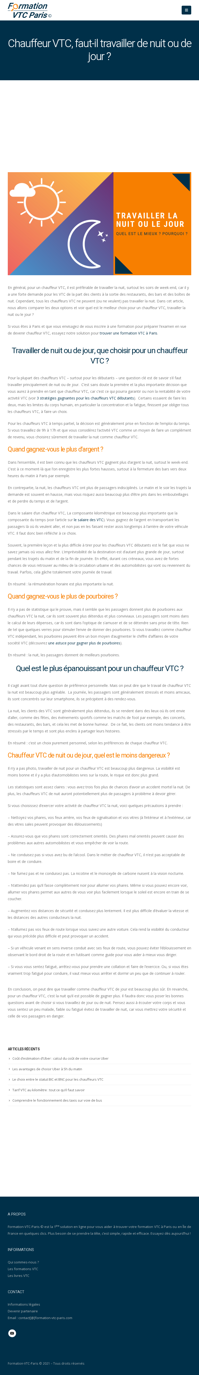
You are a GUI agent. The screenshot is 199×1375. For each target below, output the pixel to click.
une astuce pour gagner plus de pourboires (84, 643)
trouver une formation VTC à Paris (128, 333)
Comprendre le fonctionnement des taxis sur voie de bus (57, 1100)
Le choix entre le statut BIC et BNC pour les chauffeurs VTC (57, 1079)
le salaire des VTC (88, 519)
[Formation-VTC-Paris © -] (30, 10)
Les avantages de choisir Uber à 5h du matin (47, 1069)
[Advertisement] (99, 119)
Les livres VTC (18, 1275)
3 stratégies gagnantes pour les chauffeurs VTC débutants (85, 398)
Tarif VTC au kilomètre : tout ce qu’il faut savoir (48, 1090)
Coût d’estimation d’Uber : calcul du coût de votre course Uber (60, 1058)
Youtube (12, 1333)
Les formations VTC (23, 1269)
